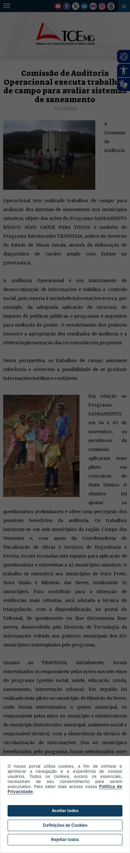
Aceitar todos (65, 810)
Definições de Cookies (65, 825)
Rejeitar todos (65, 839)
